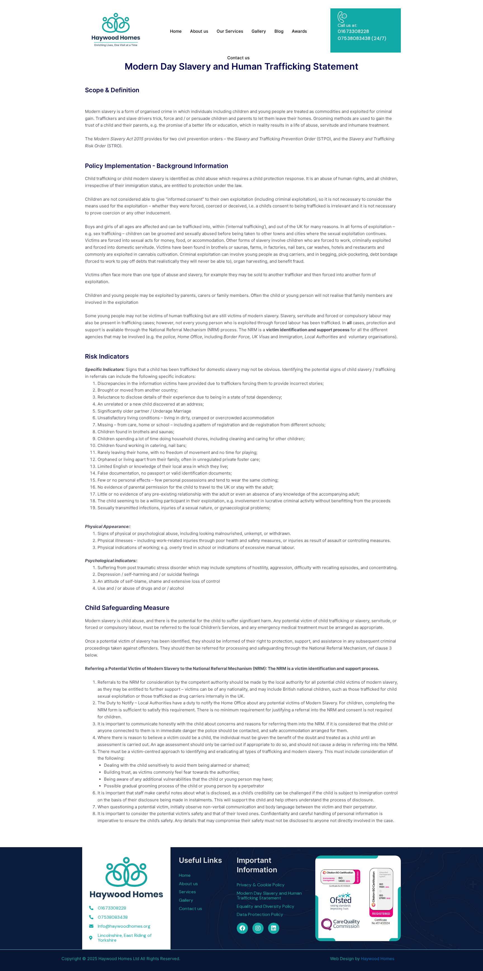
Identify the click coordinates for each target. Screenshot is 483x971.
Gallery (259, 31)
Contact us (238, 57)
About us (199, 31)
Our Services (230, 31)
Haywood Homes (377, 958)
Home (176, 31)
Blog (278, 31)
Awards (299, 31)
